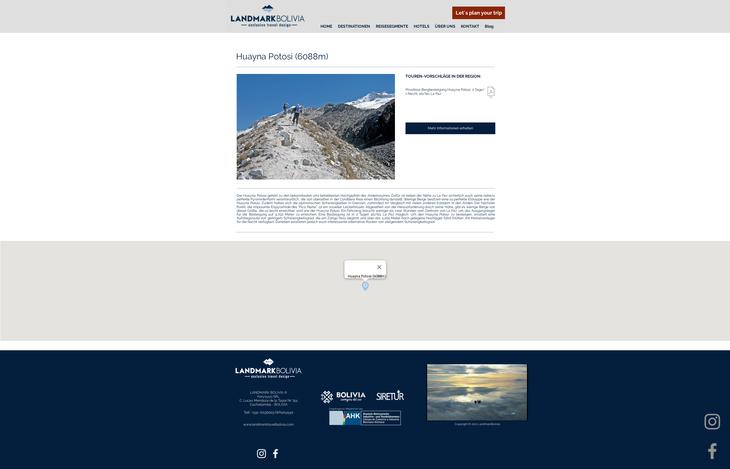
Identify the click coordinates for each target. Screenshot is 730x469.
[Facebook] (712, 451)
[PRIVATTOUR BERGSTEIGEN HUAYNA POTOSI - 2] (491, 93)
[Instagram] (712, 421)
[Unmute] (443, 412)
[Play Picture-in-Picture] (510, 412)
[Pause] (434, 412)
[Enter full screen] (520, 412)
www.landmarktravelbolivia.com (268, 424)
